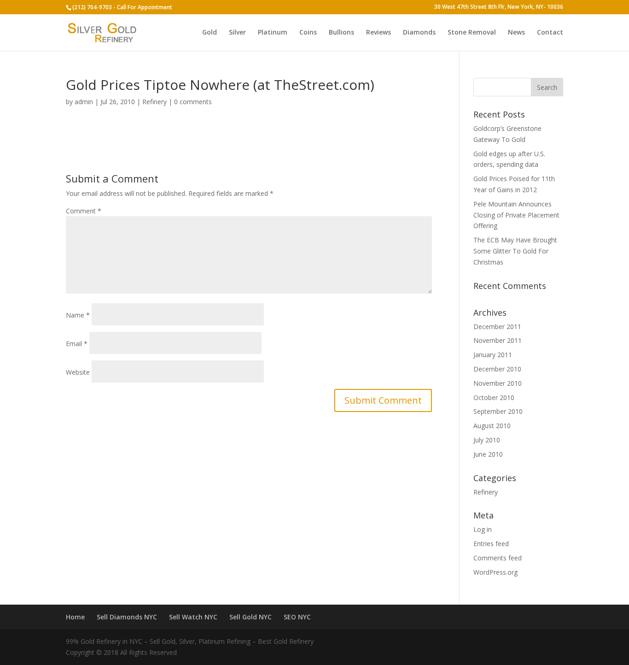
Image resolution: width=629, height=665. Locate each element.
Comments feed (497, 557)
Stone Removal (472, 32)
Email (76, 343)
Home (75, 616)
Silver (237, 32)
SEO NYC (297, 616)
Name (78, 315)
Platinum (272, 32)
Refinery (154, 101)
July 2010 (486, 439)
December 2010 (497, 369)
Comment (83, 210)
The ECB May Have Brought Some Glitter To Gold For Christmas (515, 250)
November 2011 (497, 340)
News (516, 32)
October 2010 (493, 397)
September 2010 (498, 411)
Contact (550, 32)
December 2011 (497, 326)
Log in (482, 529)
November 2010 (497, 383)
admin (84, 101)
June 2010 (488, 454)
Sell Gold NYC (250, 616)
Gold (209, 32)
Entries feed (491, 543)
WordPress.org (495, 572)
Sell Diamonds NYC (127, 616)
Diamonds (419, 32)
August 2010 (492, 425)
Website (78, 372)
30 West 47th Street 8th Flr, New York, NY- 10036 (498, 7)
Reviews (378, 32)
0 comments (193, 101)
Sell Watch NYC (193, 616)
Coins (308, 32)
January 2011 (492, 354)
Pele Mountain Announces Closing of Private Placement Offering (516, 215)
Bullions (341, 32)
